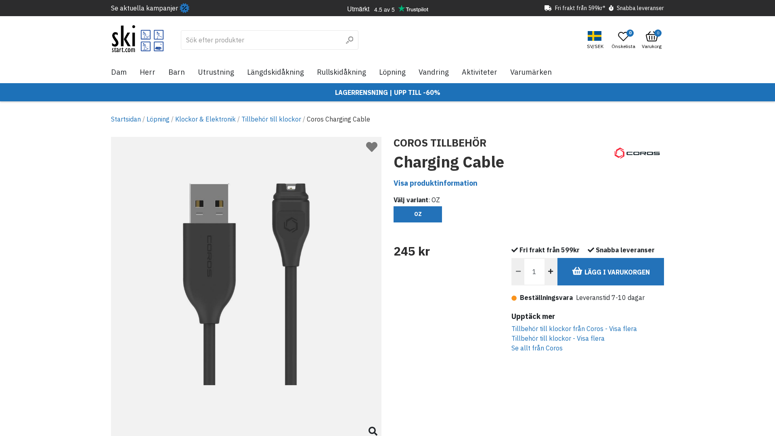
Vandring (434, 72)
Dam (119, 72)
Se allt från (537, 348)
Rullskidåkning (341, 72)
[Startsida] (138, 38)
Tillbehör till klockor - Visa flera (558, 338)
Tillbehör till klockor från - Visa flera (574, 329)
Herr (147, 72)
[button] (596, 40)
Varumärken (531, 72)
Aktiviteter (479, 72)
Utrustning (216, 72)
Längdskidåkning (275, 72)
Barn (176, 72)
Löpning (392, 72)
